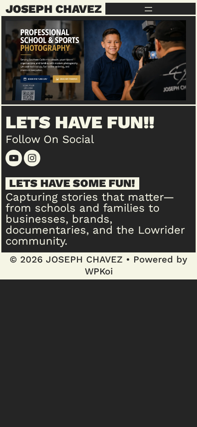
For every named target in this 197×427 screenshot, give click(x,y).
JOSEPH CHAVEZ (53, 9)
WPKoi (99, 271)
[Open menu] (148, 9)
